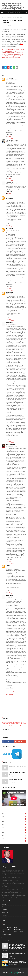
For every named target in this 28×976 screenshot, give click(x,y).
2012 (14, 841)
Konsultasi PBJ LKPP (6, 927)
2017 (14, 827)
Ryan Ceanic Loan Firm (12, 140)
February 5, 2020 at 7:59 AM (12, 79)
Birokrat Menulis (17, 935)
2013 (14, 838)
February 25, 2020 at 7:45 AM (13, 230)
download (4, 909)
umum (3, 920)
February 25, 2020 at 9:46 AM (13, 293)
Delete (11, 134)
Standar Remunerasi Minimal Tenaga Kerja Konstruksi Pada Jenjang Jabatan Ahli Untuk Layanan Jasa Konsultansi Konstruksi (12, 56)
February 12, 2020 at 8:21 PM (13, 141)
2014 (14, 835)
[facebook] (8, 741)
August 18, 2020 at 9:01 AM (12, 566)
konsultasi (4, 918)
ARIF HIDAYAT (9, 78)
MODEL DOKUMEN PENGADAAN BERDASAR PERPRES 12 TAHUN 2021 (17, 961)
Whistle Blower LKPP (19, 933)
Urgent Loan (9, 292)
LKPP (15, 927)
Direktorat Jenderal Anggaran (6, 930)
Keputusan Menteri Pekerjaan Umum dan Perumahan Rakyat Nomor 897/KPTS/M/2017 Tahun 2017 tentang (13, 51)
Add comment (9, 694)
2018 (14, 824)
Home (3, 17)
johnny (8, 565)
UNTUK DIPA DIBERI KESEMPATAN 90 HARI (17, 773)
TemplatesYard (14, 972)
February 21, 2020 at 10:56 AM (13, 199)
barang (4, 904)
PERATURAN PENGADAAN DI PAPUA (17, 766)
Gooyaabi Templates (14, 973)
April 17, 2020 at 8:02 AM (12, 324)
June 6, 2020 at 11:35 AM (12, 446)
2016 (14, 830)
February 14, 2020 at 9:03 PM (13, 183)
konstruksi (4, 915)
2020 (14, 819)
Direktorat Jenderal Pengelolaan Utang (6, 933)
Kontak (18, 970)
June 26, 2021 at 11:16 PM (12, 597)
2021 (14, 816)
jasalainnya (5, 912)
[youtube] (20, 741)
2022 (14, 813)
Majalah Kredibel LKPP (19, 937)
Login (14, 970)
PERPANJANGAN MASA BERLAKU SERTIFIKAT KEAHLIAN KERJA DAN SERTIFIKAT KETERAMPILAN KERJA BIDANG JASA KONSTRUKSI (17, 946)
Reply (8, 134)
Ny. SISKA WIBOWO (10, 444)
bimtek (3, 907)
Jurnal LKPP (4, 937)
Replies (9, 136)
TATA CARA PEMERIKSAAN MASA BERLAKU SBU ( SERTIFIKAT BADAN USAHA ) (17, 955)
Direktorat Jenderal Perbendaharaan (18, 930)
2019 (14, 821)
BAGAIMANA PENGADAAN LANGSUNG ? (15, 780)
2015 (14, 832)
